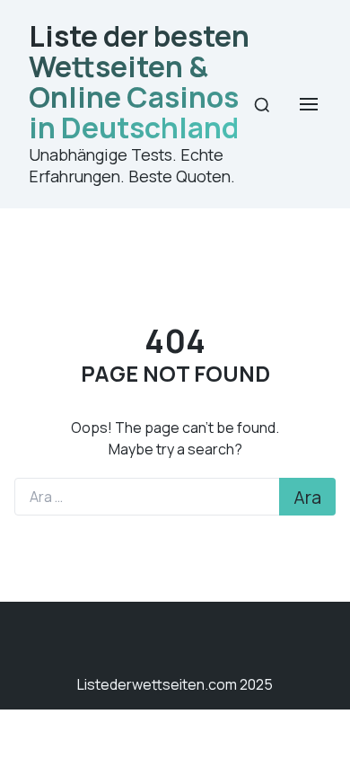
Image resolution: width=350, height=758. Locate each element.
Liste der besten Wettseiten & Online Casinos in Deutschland (139, 81)
